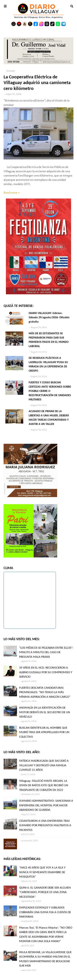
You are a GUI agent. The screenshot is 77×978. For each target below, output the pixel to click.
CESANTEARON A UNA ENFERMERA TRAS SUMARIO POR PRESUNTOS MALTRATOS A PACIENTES (45, 825)
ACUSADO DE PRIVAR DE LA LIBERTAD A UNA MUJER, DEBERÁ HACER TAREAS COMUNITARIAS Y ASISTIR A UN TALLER (49, 418)
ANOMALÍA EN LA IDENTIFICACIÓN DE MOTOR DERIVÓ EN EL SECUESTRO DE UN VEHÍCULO (44, 712)
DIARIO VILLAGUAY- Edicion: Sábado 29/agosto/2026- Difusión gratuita (49, 317)
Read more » (12, 193)
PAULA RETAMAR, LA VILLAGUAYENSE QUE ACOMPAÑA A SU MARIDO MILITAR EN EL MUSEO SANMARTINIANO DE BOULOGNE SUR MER (45, 959)
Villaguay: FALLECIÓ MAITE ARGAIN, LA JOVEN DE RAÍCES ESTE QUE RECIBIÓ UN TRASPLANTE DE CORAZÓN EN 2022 (43, 785)
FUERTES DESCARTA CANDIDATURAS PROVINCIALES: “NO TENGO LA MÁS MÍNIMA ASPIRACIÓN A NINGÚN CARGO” (44, 692)
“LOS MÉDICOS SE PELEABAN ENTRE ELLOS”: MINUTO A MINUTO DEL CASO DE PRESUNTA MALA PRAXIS (46, 652)
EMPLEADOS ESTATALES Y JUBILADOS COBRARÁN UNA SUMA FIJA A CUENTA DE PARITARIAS (45, 912)
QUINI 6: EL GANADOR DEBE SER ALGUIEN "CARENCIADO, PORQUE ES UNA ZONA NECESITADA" (45, 892)
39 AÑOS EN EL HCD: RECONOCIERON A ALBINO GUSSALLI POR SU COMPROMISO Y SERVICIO (45, 672)
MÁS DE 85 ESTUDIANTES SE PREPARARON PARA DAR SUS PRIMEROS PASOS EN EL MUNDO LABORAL (49, 340)
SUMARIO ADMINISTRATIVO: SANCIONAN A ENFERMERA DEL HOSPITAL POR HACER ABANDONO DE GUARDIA (46, 805)
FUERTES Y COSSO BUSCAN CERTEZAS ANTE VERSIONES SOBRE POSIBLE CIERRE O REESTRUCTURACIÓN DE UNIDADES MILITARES (50, 391)
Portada (10, 71)
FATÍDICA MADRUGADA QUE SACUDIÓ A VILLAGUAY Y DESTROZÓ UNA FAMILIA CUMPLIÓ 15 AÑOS (44, 765)
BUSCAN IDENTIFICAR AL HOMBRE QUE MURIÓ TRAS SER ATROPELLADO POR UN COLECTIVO (44, 732)
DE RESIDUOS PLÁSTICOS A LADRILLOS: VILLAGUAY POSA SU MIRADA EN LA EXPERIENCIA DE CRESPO (48, 364)
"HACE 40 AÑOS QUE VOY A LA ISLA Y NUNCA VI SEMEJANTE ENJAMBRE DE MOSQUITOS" (42, 872)
